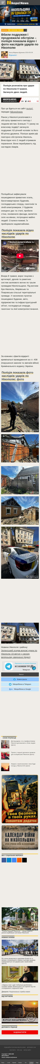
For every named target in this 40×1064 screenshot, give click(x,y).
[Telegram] (9, 860)
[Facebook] (4, 860)
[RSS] (19, 860)
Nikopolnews (16, 112)
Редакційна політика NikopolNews (15, 1047)
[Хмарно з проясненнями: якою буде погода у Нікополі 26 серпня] (5, 767)
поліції (29, 108)
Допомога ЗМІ (31, 1047)
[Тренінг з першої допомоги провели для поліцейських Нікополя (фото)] (5, 756)
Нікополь (4, 30)
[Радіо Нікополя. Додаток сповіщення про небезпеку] (20, 799)
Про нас (19, 1050)
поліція (20, 30)
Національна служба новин (19, 992)
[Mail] (24, 860)
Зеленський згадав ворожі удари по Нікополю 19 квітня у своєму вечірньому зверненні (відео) (19, 653)
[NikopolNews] (20, 666)
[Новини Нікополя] (18, 2)
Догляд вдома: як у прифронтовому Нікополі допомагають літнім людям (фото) (23, 743)
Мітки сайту (27, 1050)
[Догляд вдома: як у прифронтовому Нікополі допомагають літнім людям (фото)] (5, 744)
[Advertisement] (20, 171)
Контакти (13, 1050)
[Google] (14, 860)
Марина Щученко (19, 52)
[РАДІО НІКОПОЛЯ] (20, 837)
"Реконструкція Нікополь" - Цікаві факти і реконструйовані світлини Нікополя (17, 932)
